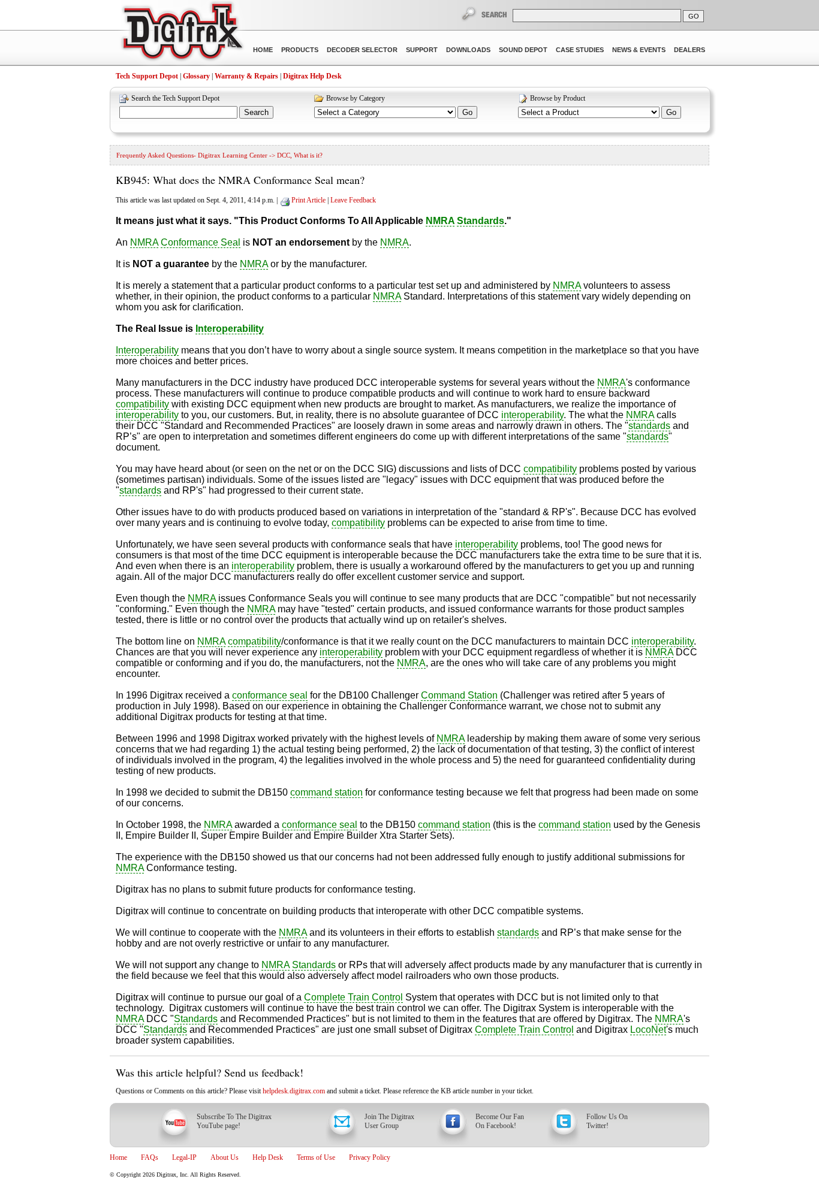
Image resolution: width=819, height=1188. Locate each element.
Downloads (468, 49)
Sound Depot (523, 49)
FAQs (149, 1157)
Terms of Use (316, 1157)
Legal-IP (184, 1157)
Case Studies (580, 49)
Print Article (308, 200)
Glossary (196, 76)
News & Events (639, 49)
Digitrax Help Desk (312, 76)
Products (299, 49)
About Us (224, 1157)
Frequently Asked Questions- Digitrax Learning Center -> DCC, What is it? (219, 155)
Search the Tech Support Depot (175, 98)
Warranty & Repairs (246, 76)
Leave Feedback (353, 200)
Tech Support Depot (147, 76)
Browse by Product (557, 98)
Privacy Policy (369, 1157)
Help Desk (267, 1157)
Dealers (689, 49)
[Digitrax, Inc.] (182, 33)
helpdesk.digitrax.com (294, 1091)
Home (263, 49)
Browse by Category (355, 98)
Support (422, 49)
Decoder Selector (362, 49)
